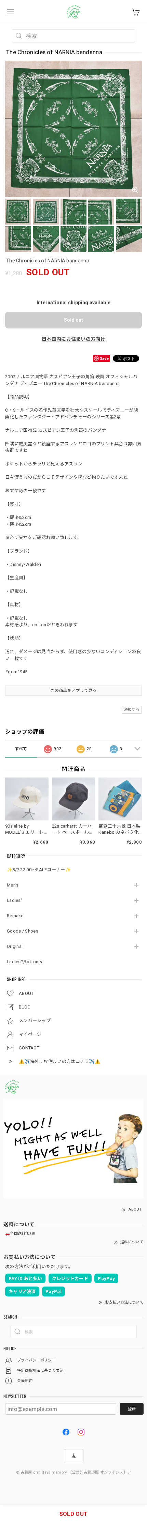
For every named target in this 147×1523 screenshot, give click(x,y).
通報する (131, 709)
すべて (21, 749)
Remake (15, 915)
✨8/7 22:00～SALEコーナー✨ (39, 869)
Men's (13, 885)
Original (15, 946)
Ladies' (14, 900)
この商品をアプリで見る (73, 690)
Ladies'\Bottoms (24, 961)
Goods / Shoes (22, 931)
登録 (132, 1408)
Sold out (73, 320)
